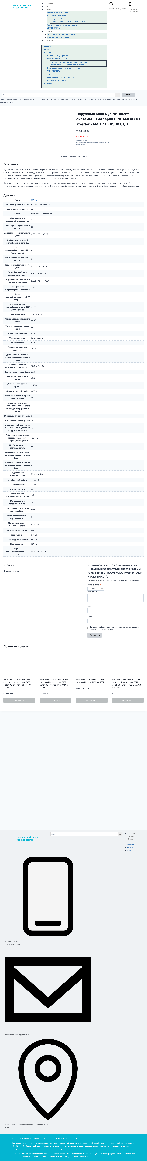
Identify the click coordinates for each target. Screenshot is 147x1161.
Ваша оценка (94, 585)
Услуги (49, 31)
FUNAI (34, 200)
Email (90, 617)
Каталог (49, 9)
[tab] (63, 156)
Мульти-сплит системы (57, 16)
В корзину (19, 700)
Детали (73, 156)
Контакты (50, 41)
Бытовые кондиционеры (58, 13)
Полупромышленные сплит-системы (63, 25)
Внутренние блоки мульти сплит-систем (68, 19)
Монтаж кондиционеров (58, 37)
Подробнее (91, 700)
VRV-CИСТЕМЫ (53, 28)
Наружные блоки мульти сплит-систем (67, 22)
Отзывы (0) (83, 156)
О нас (48, 6)
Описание (63, 156)
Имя (90, 606)
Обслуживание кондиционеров (61, 34)
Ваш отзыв (93, 592)
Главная (49, 3)
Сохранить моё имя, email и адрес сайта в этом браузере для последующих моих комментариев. (114, 628)
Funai (83, 144)
